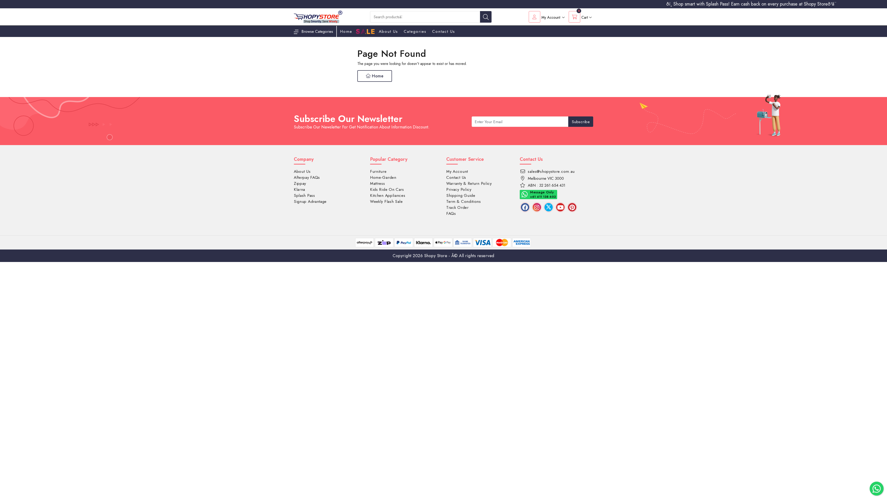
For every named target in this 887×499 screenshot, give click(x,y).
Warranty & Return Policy (469, 183)
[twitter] (548, 207)
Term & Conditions (463, 201)
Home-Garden (383, 177)
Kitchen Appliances (387, 195)
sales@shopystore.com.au (551, 171)
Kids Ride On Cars (387, 189)
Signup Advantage (310, 201)
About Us (388, 31)
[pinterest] (572, 207)
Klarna (299, 189)
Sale (365, 31)
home (346, 31)
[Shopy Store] (318, 16)
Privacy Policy (458, 189)
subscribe (581, 122)
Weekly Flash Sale (386, 201)
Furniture (378, 171)
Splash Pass (304, 195)
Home (377, 76)
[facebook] (525, 207)
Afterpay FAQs (307, 177)
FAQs (451, 213)
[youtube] (560, 207)
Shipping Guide (460, 195)
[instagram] (537, 207)
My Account (457, 171)
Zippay (300, 183)
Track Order (457, 207)
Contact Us (443, 31)
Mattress (377, 183)
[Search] (486, 17)
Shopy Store (435, 256)
